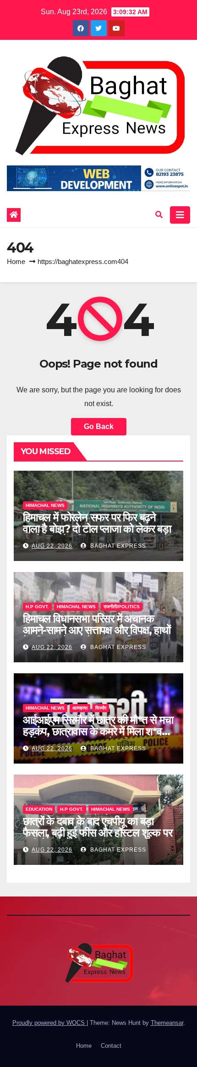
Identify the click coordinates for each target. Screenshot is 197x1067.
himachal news (45, 505)
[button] (159, 215)
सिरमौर (100, 707)
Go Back (99, 426)
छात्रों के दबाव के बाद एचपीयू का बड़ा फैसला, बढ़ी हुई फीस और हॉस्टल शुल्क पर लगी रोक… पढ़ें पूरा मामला (97, 832)
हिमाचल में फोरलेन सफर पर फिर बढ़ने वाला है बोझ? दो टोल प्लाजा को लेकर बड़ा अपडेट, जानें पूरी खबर (97, 529)
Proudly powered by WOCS (49, 1022)
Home (16, 261)
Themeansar (167, 1022)
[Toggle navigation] (180, 215)
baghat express (117, 546)
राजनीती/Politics (122, 606)
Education (39, 809)
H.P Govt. (37, 606)
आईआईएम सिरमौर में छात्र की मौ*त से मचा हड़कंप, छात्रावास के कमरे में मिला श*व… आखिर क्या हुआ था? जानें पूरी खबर (98, 731)
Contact (111, 1045)
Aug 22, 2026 (52, 546)
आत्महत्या (80, 707)
